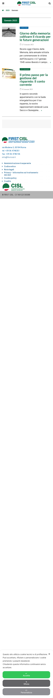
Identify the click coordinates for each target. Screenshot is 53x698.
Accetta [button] (26, 675)
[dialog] (26, 674)
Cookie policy (10, 178)
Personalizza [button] (26, 692)
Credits (7, 181)
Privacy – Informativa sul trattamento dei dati (21, 173)
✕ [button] (49, 654)
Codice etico (10, 166)
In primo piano (24, 27)
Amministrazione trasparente (17, 163)
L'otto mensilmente (25, 69)
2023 (8, 10)
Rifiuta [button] (26, 684)
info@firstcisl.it (9, 157)
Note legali (9, 169)
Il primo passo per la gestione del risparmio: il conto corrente (34, 79)
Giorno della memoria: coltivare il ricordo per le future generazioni (35, 37)
